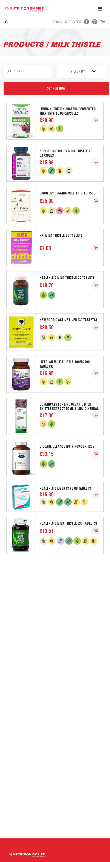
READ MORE (55, 121)
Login (58, 22)
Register (73, 22)
